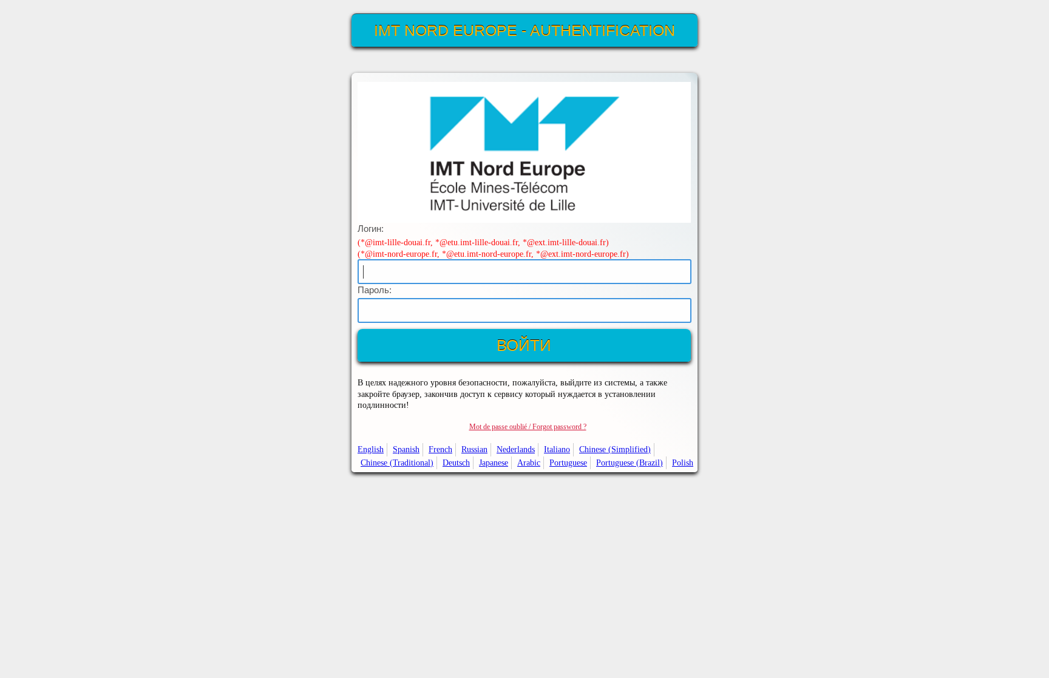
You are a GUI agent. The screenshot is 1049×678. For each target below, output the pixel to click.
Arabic (528, 462)
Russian (474, 449)
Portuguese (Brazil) (629, 462)
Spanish (406, 449)
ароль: (375, 290)
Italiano (557, 449)
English (371, 449)
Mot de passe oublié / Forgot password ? (527, 426)
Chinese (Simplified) (615, 449)
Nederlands (516, 449)
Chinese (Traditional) (397, 462)
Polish (682, 462)
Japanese (493, 462)
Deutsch (456, 462)
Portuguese (568, 462)
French (440, 449)
